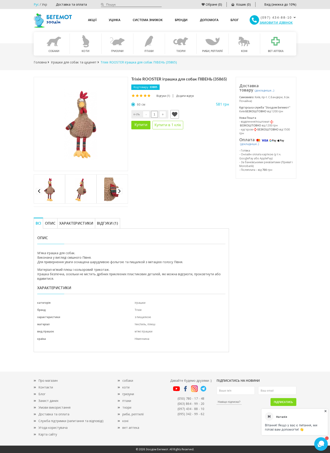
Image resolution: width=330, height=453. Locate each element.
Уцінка (114, 20)
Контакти (45, 387)
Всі (38, 223)
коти (126, 387)
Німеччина (142, 339)
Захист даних (48, 401)
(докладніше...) (264, 90)
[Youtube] (176, 388)
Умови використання (54, 407)
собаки (127, 380)
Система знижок (148, 20)
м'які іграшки (143, 331)
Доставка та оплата (71, 4)
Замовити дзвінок (276, 22)
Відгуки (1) (107, 223)
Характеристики (76, 223)
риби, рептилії (133, 414)
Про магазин (48, 380)
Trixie (138, 310)
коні (125, 421)
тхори (126, 407)
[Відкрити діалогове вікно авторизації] (174, 114)
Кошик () (243, 4)
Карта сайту (47, 434)
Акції (92, 20)
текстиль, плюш (145, 324)
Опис (50, 223)
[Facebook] (185, 388)
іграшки (140, 303)
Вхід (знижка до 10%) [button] (280, 4)
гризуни (128, 394)
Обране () (214, 4)
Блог (235, 20)
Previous (39, 191)
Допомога (209, 20)
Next (119, 191)
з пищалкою (143, 317)
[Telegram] (203, 388)
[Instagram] (194, 388)
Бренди (181, 20)
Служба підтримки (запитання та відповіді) (70, 421)
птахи (126, 401)
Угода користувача (53, 427)
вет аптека (130, 427)
